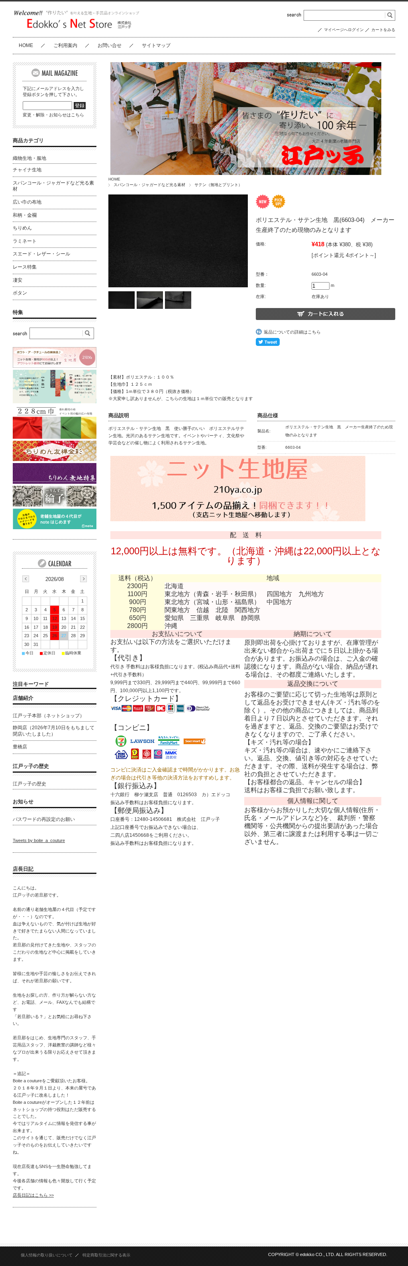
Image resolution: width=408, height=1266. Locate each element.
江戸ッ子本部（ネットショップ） (48, 715)
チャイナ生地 (27, 170)
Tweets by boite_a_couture (39, 840)
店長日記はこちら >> (33, 1195)
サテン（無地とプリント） (218, 185)
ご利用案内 (65, 45)
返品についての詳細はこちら (292, 332)
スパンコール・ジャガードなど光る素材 (149, 185)
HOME (26, 45)
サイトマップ (156, 45)
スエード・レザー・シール (41, 254)
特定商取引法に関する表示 (106, 1255)
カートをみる (383, 29)
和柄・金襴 (25, 215)
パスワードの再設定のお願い (44, 819)
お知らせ (23, 802)
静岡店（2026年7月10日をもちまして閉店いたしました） (53, 731)
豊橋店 (20, 747)
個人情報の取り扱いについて (47, 1255)
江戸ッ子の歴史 (31, 766)
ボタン (20, 293)
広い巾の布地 (27, 202)
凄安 (17, 280)
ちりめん (22, 228)
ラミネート (25, 241)
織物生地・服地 (29, 158)
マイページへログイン (344, 29)
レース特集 (25, 267)
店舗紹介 (23, 698)
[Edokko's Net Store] (77, 27)
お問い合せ (110, 45)
